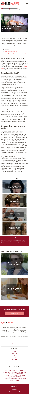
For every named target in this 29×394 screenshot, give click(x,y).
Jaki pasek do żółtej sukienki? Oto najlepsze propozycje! (14, 376)
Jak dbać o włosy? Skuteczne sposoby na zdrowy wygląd (14, 379)
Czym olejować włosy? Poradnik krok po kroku (14, 289)
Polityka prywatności (14, 392)
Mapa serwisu (14, 386)
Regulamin (14, 389)
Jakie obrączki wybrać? (11, 51)
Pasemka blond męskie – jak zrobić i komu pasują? (14, 200)
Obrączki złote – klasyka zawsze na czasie (15, 53)
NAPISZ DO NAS (14, 313)
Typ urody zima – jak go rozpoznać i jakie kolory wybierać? (14, 186)
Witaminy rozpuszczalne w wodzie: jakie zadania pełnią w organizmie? (14, 373)
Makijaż (14, 353)
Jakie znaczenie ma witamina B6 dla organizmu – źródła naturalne (14, 369)
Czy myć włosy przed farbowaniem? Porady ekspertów (14, 214)
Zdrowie (14, 359)
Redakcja (14, 341)
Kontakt (14, 343)
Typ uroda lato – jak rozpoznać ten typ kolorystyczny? (14, 263)
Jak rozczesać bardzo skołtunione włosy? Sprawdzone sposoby (14, 228)
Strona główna (4, 9)
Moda (14, 355)
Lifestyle (14, 351)
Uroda (10, 9)
